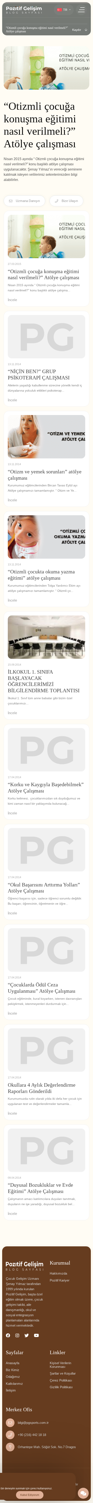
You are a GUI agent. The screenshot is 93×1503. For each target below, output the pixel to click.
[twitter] (26, 1335)
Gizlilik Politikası (61, 1387)
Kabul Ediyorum (29, 1494)
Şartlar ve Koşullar (63, 1373)
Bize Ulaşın (70, 201)
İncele (12, 300)
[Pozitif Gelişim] (24, 1266)
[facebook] (8, 1335)
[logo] (24, 10)
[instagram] (17, 1335)
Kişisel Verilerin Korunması (60, 1364)
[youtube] (36, 1335)
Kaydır (76, 29)
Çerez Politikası (61, 1380)
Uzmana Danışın (28, 201)
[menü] (81, 9)
